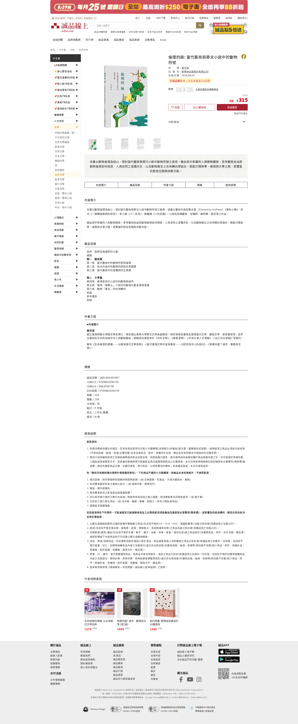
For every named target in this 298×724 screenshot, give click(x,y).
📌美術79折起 (62, 102)
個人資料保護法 (89, 667)
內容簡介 (101, 185)
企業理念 (55, 651)
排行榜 (89, 39)
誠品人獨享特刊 (185, 655)
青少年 (57, 279)
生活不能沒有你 (155, 31)
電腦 (56, 267)
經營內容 (55, 659)
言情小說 (60, 202)
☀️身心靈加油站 (63, 71)
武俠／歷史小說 (63, 193)
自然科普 (59, 242)
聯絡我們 (85, 655)
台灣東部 (155, 663)
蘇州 (153, 671)
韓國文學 (60, 160)
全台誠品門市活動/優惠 (190, 659)
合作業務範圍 (57, 679)
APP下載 (161, 17)
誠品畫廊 (134, 39)
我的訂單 (189, 17)
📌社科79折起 (62, 96)
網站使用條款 (87, 659)
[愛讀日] (149, 7)
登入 (137, 17)
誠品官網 (118, 651)
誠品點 (229, 17)
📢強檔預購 (60, 65)
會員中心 (175, 17)
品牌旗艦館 (74, 39)
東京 (153, 674)
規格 (199, 185)
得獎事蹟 (55, 667)
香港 (153, 667)
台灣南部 (155, 659)
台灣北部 (155, 651)
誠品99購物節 (100, 31)
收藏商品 (203, 17)
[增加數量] (190, 89)
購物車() (243, 17)
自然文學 (83, 49)
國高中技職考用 (62, 254)
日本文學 (60, 156)
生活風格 (59, 285)
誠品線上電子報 (185, 651)
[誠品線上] (69, 27)
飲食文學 (60, 179)
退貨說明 (231, 185)
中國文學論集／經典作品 (68, 132)
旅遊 (56, 273)
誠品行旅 (118, 670)
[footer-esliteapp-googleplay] (229, 659)
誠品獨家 (119, 39)
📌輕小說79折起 (63, 83)
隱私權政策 (86, 663)
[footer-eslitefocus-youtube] (190, 679)
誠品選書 (103, 39)
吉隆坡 (154, 678)
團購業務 (55, 683)
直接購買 (232, 107)
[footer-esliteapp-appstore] (229, 651)
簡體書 (57, 292)
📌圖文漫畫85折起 (64, 77)
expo (163, 39)
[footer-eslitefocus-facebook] (181, 679)
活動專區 (150, 39)
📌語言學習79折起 (64, 89)
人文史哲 (59, 120)
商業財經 (59, 223)
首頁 (52, 49)
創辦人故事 (56, 655)
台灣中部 (155, 655)
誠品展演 (118, 667)
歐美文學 (60, 146)
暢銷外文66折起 (173, 31)
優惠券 (217, 17)
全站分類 (58, 39)
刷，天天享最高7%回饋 (190, 80)
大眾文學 (60, 188)
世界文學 (60, 151)
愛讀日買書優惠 (118, 31)
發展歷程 (55, 663)
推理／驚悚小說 (63, 197)
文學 (72, 49)
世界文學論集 (62, 142)
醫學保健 (59, 248)
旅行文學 (60, 184)
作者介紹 (168, 185)
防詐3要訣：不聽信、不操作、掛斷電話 (76, 18)
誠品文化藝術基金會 (124, 678)
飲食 (56, 260)
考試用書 (59, 229)
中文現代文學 (62, 137)
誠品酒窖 (118, 674)
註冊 (148, 18)
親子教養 (59, 236)
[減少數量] (178, 89)
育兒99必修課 (190, 31)
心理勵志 (59, 217)
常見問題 (85, 651)
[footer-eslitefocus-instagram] (199, 679)
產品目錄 (135, 185)
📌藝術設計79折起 (64, 108)
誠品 (118, 655)
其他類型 (60, 170)
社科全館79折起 (136, 31)
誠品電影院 (119, 659)
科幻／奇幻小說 (63, 207)
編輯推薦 (59, 114)
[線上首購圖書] (228, 28)
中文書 (62, 49)
